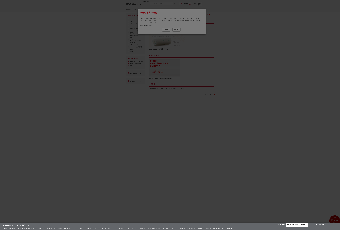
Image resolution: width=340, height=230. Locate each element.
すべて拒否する (321, 225)
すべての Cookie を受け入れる (297, 225)
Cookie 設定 (281, 224)
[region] (170, 226)
